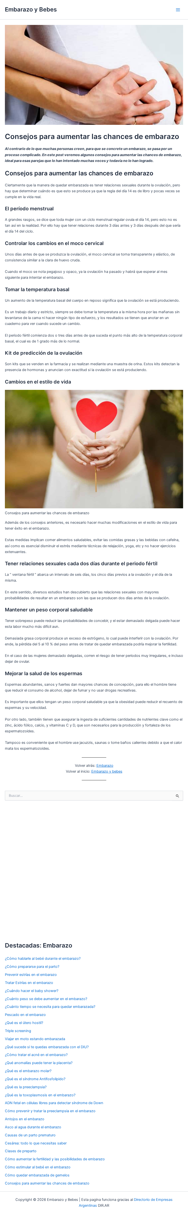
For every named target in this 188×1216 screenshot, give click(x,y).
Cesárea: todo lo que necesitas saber (36, 1143)
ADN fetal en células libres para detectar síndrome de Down (54, 1103)
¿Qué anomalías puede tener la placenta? (38, 1063)
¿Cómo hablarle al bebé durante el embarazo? (43, 958)
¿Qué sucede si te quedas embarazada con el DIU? (47, 1047)
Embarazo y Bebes (31, 9)
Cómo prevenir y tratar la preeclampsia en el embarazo (50, 1111)
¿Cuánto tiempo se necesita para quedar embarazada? (50, 1006)
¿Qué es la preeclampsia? (26, 1087)
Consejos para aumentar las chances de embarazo (47, 1183)
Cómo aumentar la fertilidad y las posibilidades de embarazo (55, 1159)
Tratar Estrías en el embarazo (29, 983)
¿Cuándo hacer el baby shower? (31, 991)
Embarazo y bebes (106, 771)
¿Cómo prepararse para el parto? (32, 966)
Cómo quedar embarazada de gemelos (37, 1175)
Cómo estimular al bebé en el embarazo (37, 1167)
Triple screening (18, 1031)
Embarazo (104, 765)
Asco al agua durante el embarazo (33, 1127)
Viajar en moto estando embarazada (35, 1039)
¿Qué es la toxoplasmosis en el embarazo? (40, 1095)
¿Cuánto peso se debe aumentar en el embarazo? (46, 999)
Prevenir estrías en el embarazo (31, 974)
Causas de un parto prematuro (30, 1135)
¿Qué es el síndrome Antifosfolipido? (35, 1079)
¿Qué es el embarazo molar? (28, 1071)
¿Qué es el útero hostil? (24, 1023)
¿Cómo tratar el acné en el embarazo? (36, 1055)
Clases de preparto (20, 1151)
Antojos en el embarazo (24, 1119)
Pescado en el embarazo (25, 1015)
